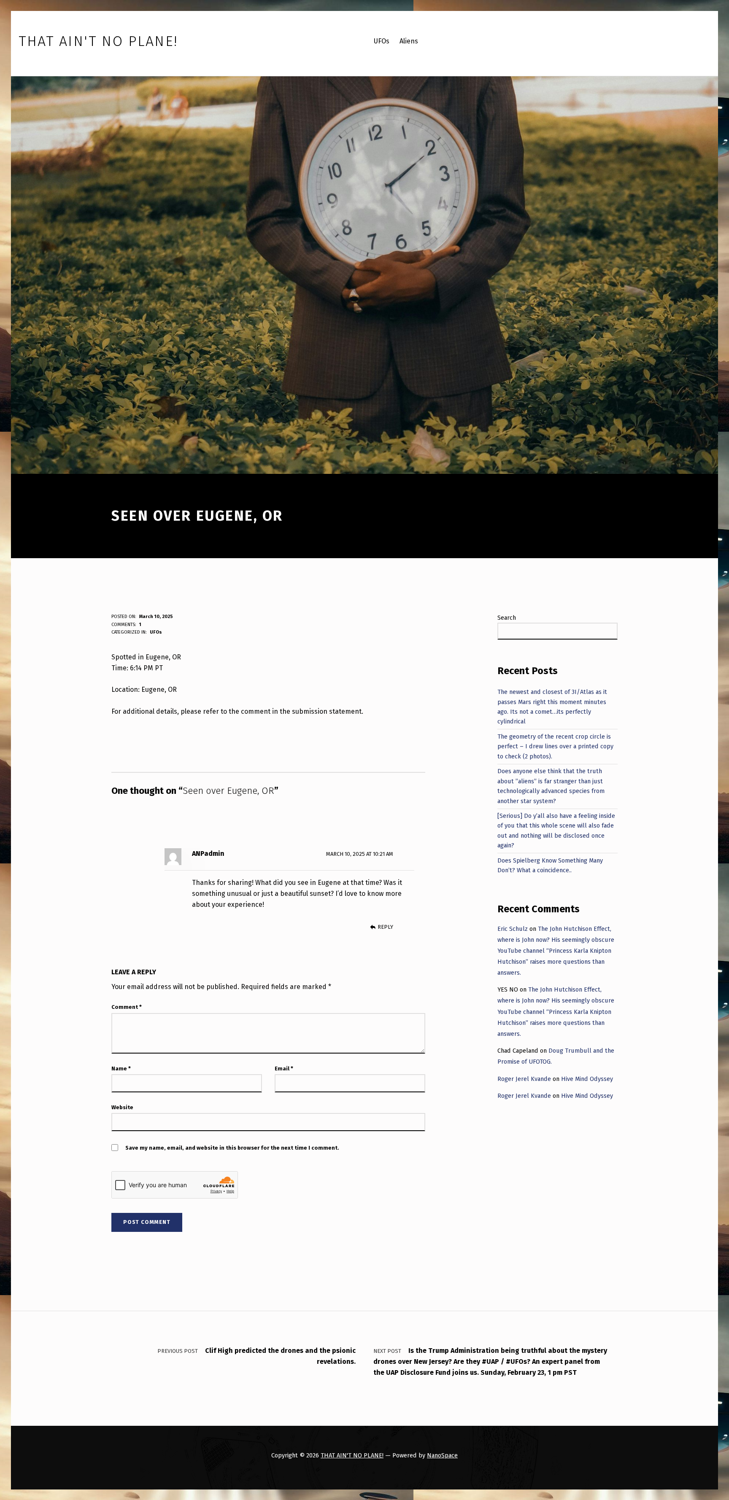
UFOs (156, 632)
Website (122, 1107)
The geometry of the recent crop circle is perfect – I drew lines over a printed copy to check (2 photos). (555, 746)
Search (506, 617)
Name (121, 1068)
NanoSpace (442, 1455)
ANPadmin (208, 853)
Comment (126, 1007)
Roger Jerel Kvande (524, 1079)
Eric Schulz (512, 929)
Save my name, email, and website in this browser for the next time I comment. (232, 1148)
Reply (385, 927)
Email (284, 1068)
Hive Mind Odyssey (587, 1079)
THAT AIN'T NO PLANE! (352, 1455)
